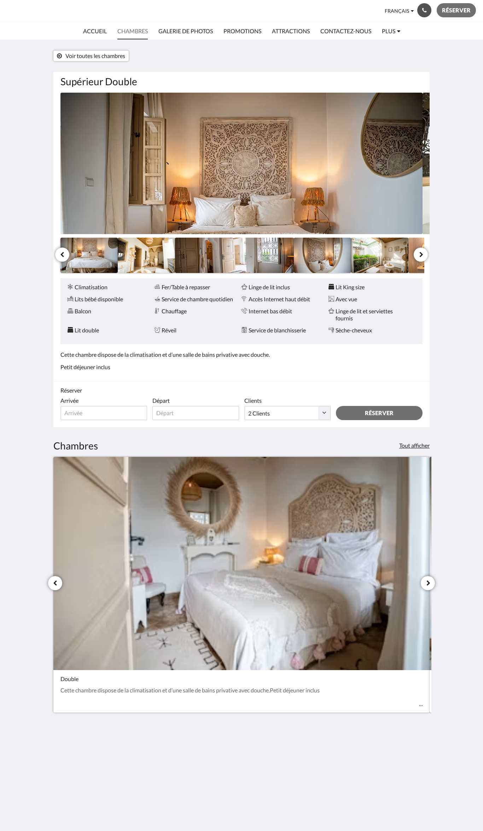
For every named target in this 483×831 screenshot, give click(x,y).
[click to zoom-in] (241, 163)
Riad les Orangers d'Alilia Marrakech (92, 11)
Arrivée (69, 400)
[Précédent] (62, 255)
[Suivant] (421, 255)
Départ (161, 400)
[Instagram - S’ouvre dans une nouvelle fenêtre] (396, 755)
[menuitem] (95, 31)
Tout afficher (414, 445)
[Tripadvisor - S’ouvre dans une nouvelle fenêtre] (415, 755)
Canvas (414, 810)
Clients (253, 400)
